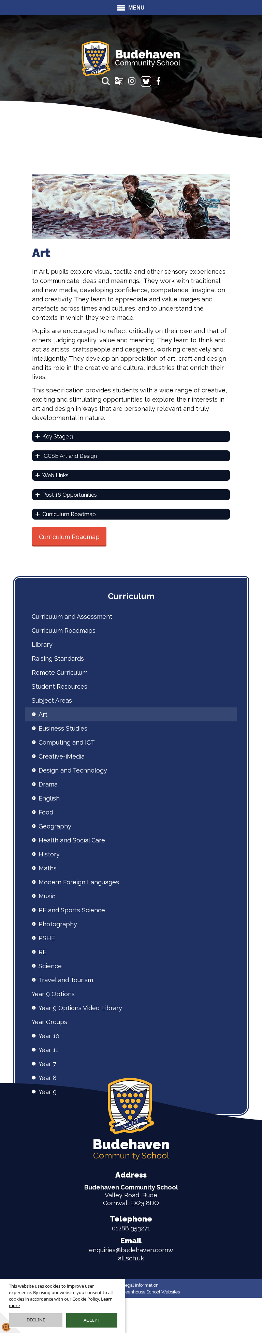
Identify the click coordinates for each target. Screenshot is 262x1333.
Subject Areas (52, 700)
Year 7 (47, 1063)
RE (42, 952)
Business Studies (63, 728)
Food (46, 812)
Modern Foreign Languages (79, 882)
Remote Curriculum (60, 672)
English (49, 798)
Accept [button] (92, 1320)
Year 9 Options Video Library (80, 1008)
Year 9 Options (53, 994)
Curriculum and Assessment (72, 616)
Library (42, 644)
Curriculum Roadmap (69, 536)
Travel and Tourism (66, 980)
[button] (106, 81)
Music (47, 896)
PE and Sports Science (72, 910)
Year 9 (48, 1091)
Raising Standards (58, 658)
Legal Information (141, 1285)
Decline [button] (36, 1320)
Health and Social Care (72, 840)
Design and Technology (73, 770)
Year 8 (48, 1077)
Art (43, 714)
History (49, 854)
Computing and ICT (67, 742)
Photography (58, 924)
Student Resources (59, 686)
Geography (55, 826)
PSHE (47, 938)
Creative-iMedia (62, 756)
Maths (48, 868)
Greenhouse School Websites (150, 1291)
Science (50, 966)
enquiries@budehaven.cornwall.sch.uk (131, 1249)
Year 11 (48, 1049)
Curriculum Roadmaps (64, 630)
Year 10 (49, 1035)
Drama (48, 784)
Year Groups (49, 1021)
